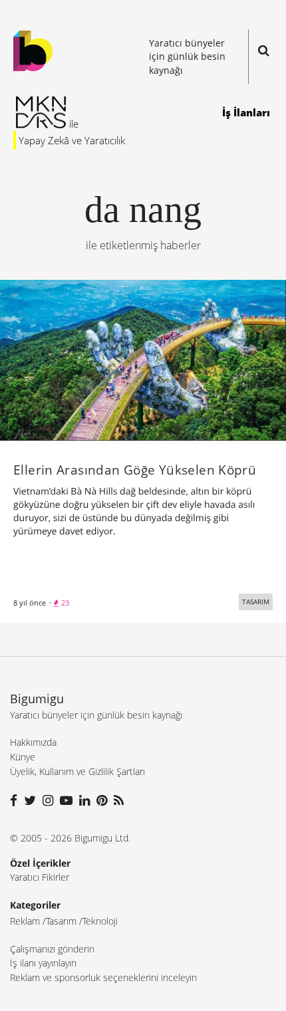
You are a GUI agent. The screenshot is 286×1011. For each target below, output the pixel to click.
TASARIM (255, 601)
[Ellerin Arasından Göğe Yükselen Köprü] (143, 359)
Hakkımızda (33, 742)
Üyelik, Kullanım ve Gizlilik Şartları (77, 771)
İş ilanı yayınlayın (43, 962)
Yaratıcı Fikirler (39, 877)
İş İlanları (246, 112)
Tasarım (61, 921)
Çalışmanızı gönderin (52, 949)
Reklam (25, 921)
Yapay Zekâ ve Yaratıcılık (72, 140)
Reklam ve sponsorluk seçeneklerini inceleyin (103, 977)
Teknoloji (100, 921)
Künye (22, 756)
